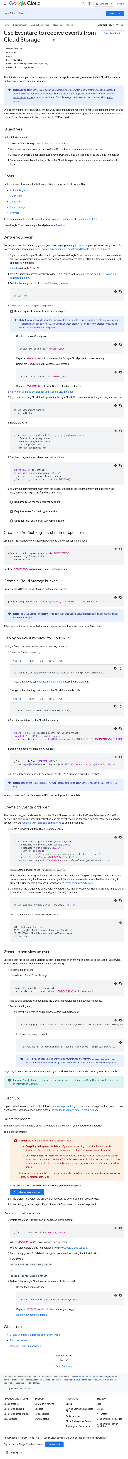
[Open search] (83, 4)
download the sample (49, 681)
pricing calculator (88, 219)
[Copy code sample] (120, 291)
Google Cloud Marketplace (17, 1414)
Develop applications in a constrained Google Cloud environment (75, 249)
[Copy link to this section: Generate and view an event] (55, 952)
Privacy (23, 1438)
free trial (60, 225)
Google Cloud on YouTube (109, 1419)
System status (42, 1419)
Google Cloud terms (53, 1438)
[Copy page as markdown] (54, 40)
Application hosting (40, 25)
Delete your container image (31, 1314)
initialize (17, 283)
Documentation (20, 25)
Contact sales (10, 1419)
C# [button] (60, 660)
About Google (10, 1438)
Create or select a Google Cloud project (31, 305)
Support (39, 1409)
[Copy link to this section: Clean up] (22, 1098)
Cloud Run (17, 13)
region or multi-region (105, 614)
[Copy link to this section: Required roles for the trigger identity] (60, 511)
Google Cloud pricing (14, 1409)
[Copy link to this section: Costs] (17, 176)
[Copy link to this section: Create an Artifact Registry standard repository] (87, 533)
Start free (115, 13)
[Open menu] (5, 3)
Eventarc (14, 212)
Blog (99, 1404)
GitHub (69, 1404)
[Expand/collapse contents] (21, 49)
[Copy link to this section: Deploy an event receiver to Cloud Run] (73, 638)
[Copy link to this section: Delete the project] (33, 1119)
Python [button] (30, 660)
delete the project (61, 1106)
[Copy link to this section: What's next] (27, 1327)
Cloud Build (16, 196)
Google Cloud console (75, 1247)
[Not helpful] (122, 25)
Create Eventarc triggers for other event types (35, 1334)
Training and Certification (78, 1426)
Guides (69, 25)
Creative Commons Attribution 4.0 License (88, 1376)
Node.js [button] (17, 660)
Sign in (120, 3)
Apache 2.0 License (41, 1380)
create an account (93, 255)
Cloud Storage (17, 207)
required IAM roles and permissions (41, 822)
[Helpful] (117, 25)
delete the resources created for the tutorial (75, 1110)
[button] (67, 311)
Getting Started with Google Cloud (79, 1410)
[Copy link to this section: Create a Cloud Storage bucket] (60, 581)
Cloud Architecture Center (78, 1421)
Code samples (73, 1416)
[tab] (17, 660)
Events (100, 1409)
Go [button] (41, 660)
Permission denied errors (79, 883)
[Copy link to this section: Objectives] (25, 129)
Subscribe (54, 1444)
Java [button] (51, 660)
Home (6, 25)
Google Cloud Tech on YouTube (107, 1425)
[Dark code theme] (115, 291)
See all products (12, 1404)
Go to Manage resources (27, 1192)
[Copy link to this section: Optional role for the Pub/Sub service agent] (67, 521)
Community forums (44, 1404)
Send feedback (112, 33)
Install (13, 268)
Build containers (18, 1340)
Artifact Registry (19, 190)
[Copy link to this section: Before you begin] (36, 237)
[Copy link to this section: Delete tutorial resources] (43, 1213)
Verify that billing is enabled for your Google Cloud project (41, 391)
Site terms (35, 1438)
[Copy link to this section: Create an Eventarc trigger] (52, 807)
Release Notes (42, 1414)
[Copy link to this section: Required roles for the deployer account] (63, 502)
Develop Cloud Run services (25, 1346)
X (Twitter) (102, 1414)
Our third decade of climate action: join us (86, 1438)
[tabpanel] (67, 674)
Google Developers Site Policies (82, 1380)
